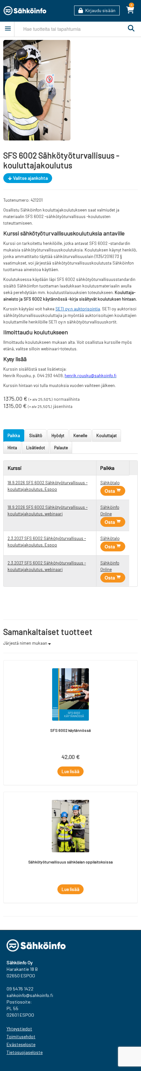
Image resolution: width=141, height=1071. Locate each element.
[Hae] (129, 28)
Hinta (12, 447)
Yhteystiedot (19, 1028)
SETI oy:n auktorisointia (77, 308)
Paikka (14, 435)
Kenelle (80, 435)
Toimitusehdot (21, 1036)
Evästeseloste (21, 1044)
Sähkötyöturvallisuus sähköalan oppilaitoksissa (70, 861)
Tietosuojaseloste (25, 1052)
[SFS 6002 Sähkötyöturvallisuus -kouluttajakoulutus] (36, 89)
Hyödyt (57, 435)
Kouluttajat (106, 435)
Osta (110, 491)
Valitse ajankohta (30, 178)
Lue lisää (70, 771)
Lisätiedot (35, 447)
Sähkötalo (110, 482)
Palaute (61, 447)
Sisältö (35, 435)
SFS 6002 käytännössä (70, 730)
